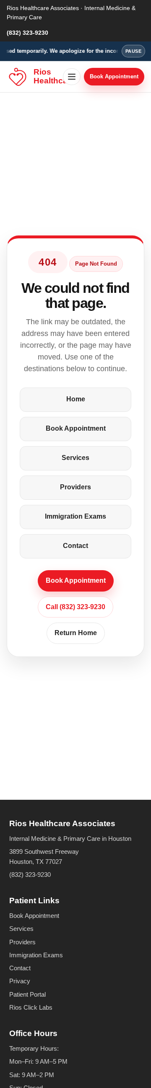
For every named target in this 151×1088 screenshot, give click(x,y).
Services (75, 457)
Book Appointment (114, 76)
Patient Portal (27, 994)
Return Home (76, 632)
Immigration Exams (75, 516)
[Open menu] (72, 76)
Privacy (19, 981)
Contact (75, 545)
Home (75, 399)
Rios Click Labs (30, 1007)
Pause (133, 51)
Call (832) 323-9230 (75, 606)
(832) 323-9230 (27, 32)
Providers (75, 487)
